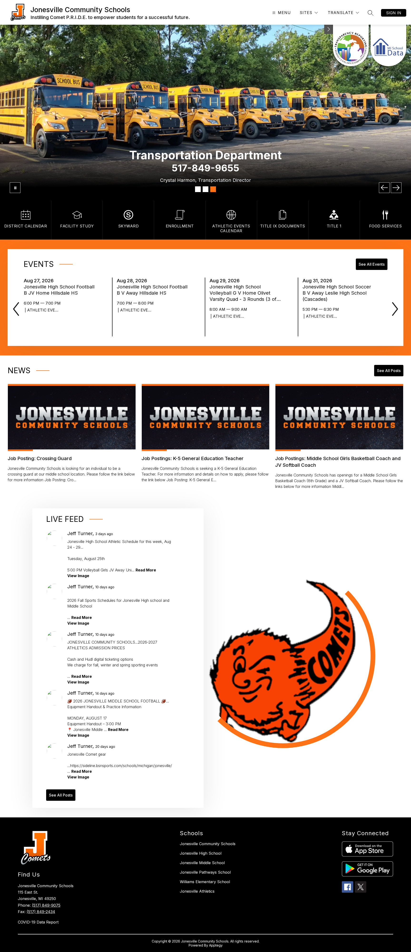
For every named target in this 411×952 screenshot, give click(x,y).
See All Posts (389, 370)
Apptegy (216, 945)
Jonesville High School (200, 853)
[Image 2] (205, 189)
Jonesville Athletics (197, 891)
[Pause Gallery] (15, 187)
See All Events (372, 264)
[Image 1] (198, 189)
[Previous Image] (384, 187)
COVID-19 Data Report (38, 922)
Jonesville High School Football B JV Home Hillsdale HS (59, 290)
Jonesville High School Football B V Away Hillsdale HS (152, 290)
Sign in (393, 12)
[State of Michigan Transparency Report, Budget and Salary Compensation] (351, 45)
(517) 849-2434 (41, 911)
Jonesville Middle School (202, 862)
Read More (146, 570)
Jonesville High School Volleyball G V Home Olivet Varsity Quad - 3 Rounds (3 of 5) (243, 293)
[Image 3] (213, 189)
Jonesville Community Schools (207, 843)
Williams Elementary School (205, 881)
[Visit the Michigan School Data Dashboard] (388, 45)
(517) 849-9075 (46, 905)
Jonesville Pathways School (205, 872)
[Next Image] (396, 187)
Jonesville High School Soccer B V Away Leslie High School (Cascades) (337, 293)
